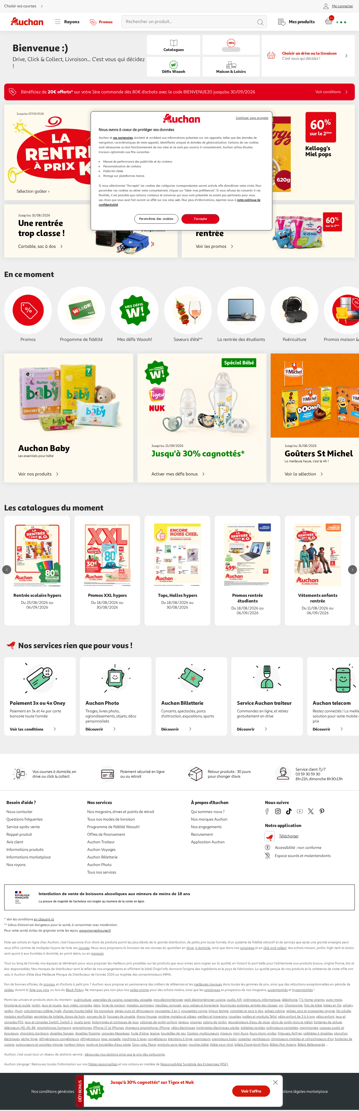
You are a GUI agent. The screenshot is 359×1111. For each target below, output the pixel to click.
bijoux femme (219, 1011)
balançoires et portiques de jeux (115, 1022)
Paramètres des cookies (156, 219)
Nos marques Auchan (209, 819)
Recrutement (202, 834)
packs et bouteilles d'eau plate (108, 1045)
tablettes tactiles (253, 1028)
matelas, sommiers (140, 1005)
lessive (155, 1033)
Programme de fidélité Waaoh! (113, 826)
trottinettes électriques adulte (217, 1028)
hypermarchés (302, 990)
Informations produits (24, 849)
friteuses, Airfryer (290, 1033)
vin (281, 1005)
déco (96, 1005)
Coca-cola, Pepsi (144, 1045)
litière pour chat (221, 1045)
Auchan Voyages (101, 849)
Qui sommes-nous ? (208, 811)
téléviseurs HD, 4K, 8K (20, 1028)
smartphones (82, 1028)
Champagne (294, 1005)
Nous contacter (19, 811)
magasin (97, 953)
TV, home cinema (312, 1000)
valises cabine (274, 1011)
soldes (8, 990)
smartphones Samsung (54, 1028)
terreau (183, 1022)
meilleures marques (208, 984)
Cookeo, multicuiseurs (203, 1033)
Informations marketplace (28, 857)
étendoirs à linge (180, 1039)
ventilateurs (261, 1039)
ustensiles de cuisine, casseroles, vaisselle (122, 1000)
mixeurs (226, 1033)
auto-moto (334, 1000)
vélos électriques (183, 1028)
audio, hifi (234, 1000)
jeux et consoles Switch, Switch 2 (49, 1022)
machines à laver (134, 1039)
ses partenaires (123, 138)
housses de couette (121, 1017)
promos (49, 984)
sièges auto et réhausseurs (134, 1011)
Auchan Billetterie (102, 857)
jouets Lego (82, 1022)
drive (190, 948)
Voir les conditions (26, 729)
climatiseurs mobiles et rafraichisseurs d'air (302, 1039)
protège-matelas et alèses (177, 1017)
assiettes (244, 1039)
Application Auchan (208, 842)
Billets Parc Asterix (283, 1045)
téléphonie (290, 1000)
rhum (18, 1011)
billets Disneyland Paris (251, 1045)
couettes (235, 1017)
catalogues (212, 990)
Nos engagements (206, 826)
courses (84, 948)
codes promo (139, 990)
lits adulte (343, 1011)
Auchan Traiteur (101, 842)
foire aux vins (39, 990)
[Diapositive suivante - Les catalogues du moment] (352, 569)
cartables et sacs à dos (246, 1011)
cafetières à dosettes (318, 1033)
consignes (247, 948)
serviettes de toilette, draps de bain (59, 1017)
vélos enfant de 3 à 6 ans (296, 1017)
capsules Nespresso (116, 1033)
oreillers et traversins (212, 1017)
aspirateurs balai (224, 1039)
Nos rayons (16, 864)
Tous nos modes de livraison (111, 819)
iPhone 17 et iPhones (108, 1028)
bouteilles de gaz (173, 1033)
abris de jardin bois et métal (291, 1022)
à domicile (202, 948)
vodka (8, 1011)
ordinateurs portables (282, 1028)
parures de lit (96, 1017)
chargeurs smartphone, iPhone (147, 1028)
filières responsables (103, 1064)
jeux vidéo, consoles (77, 1005)
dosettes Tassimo (87, 1033)
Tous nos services (101, 872)
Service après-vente (23, 826)
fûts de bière (313, 1005)
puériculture (82, 1000)
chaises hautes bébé (78, 1011)
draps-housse (147, 1017)
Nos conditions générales (52, 1091)
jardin (36, 1005)
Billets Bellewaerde (311, 1045)
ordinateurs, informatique (261, 1000)
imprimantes (309, 1028)
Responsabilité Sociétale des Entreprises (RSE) (194, 1064)
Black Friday (74, 990)
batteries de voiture (328, 1022)
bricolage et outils (17, 1005)
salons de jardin (215, 1022)
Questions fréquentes (24, 819)
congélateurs (157, 1039)
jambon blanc (74, 1045)
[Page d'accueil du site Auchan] (28, 22)
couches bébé (199, 1045)
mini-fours (240, 1033)
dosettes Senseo (62, 1033)
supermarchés (278, 990)
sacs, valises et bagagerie (201, 1005)
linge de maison (113, 1005)
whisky (348, 1005)
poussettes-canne (194, 1011)
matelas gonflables (18, 1017)
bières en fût (332, 1005)
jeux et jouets (51, 1005)
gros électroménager (168, 1000)
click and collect (274, 948)
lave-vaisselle (111, 1039)
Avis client (14, 842)
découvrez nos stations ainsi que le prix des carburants (125, 1054)
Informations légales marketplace (299, 1091)
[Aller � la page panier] (336, 22)
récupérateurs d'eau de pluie (249, 1022)
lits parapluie (103, 1011)
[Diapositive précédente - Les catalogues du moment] (6, 569)
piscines (196, 1022)
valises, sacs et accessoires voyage (310, 1011)
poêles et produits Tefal (259, 1017)
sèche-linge (29, 1039)
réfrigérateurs (90, 1039)
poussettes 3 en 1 (167, 1011)
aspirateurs (202, 1039)
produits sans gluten (172, 1045)
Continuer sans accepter (252, 118)
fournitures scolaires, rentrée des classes (248, 1005)
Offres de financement (106, 834)
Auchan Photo (99, 864)
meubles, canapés (168, 1005)
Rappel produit (19, 834)
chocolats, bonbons (34, 1033)
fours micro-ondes (263, 1033)
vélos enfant (325, 1017)
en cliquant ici (44, 919)
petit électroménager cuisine (204, 1000)
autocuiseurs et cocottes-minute (39, 1045)
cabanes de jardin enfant (158, 1022)
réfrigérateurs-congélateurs (59, 1039)
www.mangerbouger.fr (95, 930)
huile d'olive (140, 1033)
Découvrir (94, 729)
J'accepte (200, 219)
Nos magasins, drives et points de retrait (120, 811)
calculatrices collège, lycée (42, 1011)
